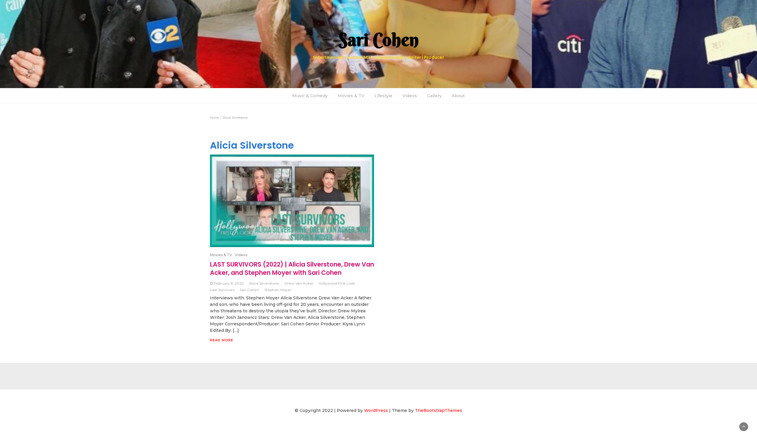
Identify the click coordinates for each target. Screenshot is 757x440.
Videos (409, 95)
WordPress (376, 410)
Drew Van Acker (298, 283)
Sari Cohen (249, 290)
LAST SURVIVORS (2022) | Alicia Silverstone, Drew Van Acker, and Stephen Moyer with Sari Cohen (292, 268)
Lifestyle (383, 95)
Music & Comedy (310, 95)
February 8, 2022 (229, 283)
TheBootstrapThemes (438, 410)
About (458, 95)
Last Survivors (222, 290)
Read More (221, 340)
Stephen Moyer (278, 290)
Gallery (434, 95)
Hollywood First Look (337, 283)
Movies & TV (351, 95)
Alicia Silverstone (264, 283)
